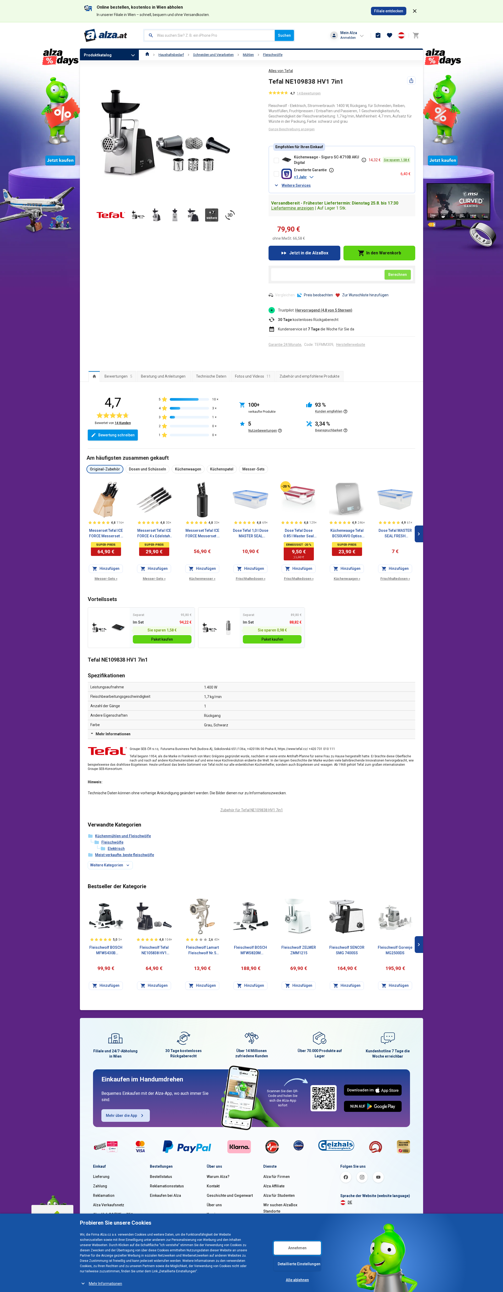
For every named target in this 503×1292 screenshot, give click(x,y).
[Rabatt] (285, 486)
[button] (345, 177)
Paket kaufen (162, 639)
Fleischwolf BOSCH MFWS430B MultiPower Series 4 (106, 950)
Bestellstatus (161, 1177)
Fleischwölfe (272, 55)
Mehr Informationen (105, 1284)
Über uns (214, 1205)
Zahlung (100, 1186)
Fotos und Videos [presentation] (253, 376)
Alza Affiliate (274, 1186)
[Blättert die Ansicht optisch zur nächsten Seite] (419, 534)
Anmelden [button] (348, 38)
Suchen (284, 35)
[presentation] (94, 376)
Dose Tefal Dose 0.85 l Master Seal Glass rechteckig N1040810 (298, 533)
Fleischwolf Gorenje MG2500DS (395, 950)
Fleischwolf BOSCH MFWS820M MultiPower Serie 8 (250, 950)
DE (350, 1202)
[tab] (94, 376)
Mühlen (248, 55)
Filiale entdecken (388, 11)
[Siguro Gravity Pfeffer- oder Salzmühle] (228, 627)
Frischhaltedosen (250, 579)
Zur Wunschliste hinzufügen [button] (365, 295)
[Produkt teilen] (411, 80)
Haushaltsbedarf (171, 55)
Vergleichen (285, 295)
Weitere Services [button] (296, 185)
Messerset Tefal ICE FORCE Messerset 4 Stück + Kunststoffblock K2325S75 (202, 533)
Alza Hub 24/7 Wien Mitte (114, 1214)
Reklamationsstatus (167, 1186)
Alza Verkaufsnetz (108, 1205)
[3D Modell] (230, 215)
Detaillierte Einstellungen (299, 1264)
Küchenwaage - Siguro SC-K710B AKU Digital (326, 160)
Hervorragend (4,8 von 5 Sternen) (323, 310)
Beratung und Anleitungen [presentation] (163, 376)
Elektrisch (116, 848)
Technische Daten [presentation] (211, 376)
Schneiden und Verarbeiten (213, 55)
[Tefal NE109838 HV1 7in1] (99, 627)
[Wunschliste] (389, 35)
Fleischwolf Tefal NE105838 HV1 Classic (154, 950)
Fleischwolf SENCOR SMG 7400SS (346, 950)
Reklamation (103, 1195)
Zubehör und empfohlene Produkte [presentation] (310, 376)
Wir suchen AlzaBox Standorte (280, 1208)
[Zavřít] (415, 11)
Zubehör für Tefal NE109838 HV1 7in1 (251, 810)
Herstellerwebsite (350, 344)
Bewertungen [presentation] (118, 376)
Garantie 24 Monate (285, 344)
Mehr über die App (121, 1115)
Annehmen (297, 1248)
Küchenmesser (202, 579)
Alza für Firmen (276, 1177)
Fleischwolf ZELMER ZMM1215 (298, 950)
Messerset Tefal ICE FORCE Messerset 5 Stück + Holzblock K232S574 (106, 533)
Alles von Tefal (281, 71)
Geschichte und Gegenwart (230, 1195)
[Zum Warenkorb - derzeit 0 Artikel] (416, 35)
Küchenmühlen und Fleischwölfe (123, 836)
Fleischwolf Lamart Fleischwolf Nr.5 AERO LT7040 (202, 950)
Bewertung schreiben (116, 435)
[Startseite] (147, 55)
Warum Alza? (218, 1177)
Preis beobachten (318, 295)
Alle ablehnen (297, 1280)
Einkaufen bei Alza (165, 1195)
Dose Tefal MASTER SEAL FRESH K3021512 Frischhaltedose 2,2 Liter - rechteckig (395, 533)
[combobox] (209, 35)
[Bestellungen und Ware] (378, 35)
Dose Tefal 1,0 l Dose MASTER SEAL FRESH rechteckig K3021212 (250, 533)
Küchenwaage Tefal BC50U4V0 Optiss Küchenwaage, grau (347, 533)
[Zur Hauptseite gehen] (105, 35)
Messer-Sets (106, 579)
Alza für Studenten (279, 1195)
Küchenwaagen (347, 579)
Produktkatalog (98, 55)
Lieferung (101, 1177)
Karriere (214, 1214)
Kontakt (213, 1186)
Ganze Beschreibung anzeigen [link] (292, 129)
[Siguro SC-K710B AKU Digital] (118, 627)
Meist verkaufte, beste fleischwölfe (124, 855)
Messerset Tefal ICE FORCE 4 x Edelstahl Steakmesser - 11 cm (154, 533)
